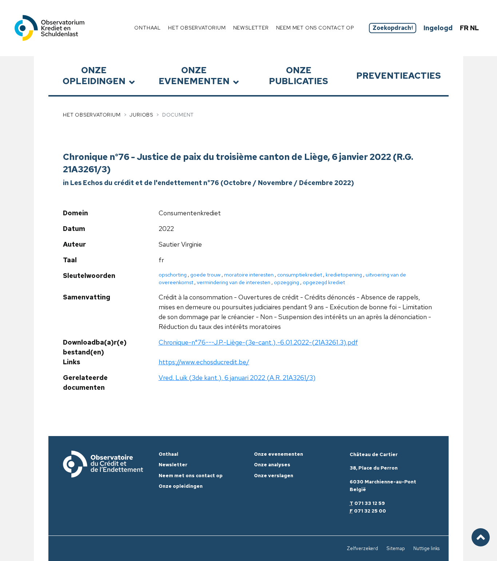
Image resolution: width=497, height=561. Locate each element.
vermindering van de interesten (233, 282)
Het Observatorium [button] (197, 27)
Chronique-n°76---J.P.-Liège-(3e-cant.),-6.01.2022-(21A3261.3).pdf (258, 342)
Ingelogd (438, 28)
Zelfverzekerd (362, 548)
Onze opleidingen (94, 75)
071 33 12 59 (369, 503)
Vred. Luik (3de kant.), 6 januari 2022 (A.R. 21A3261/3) (237, 377)
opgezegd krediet (324, 282)
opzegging (286, 282)
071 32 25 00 (370, 511)
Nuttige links (426, 548)
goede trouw (205, 274)
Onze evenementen (194, 75)
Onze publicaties (298, 75)
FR (465, 28)
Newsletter (251, 27)
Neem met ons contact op (315, 27)
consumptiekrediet (299, 274)
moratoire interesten (249, 274)
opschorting (173, 274)
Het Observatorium (92, 114)
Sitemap (395, 548)
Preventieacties (398, 75)
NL (474, 28)
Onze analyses (272, 465)
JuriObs (141, 114)
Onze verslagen (273, 475)
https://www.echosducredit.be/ (204, 362)
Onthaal (147, 27)
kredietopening (344, 274)
